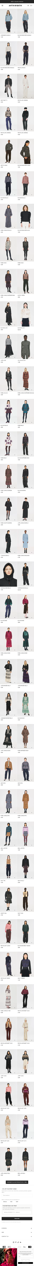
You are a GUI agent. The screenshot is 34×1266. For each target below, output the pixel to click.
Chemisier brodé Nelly (7, 718)
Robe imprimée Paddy (23, 750)
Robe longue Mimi (5, 653)
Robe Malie (21, 425)
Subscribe (17, 1218)
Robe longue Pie (5, 815)
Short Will (4, 913)
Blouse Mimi (4, 620)
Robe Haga (3, 262)
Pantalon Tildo (5, 1108)
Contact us (5, 1236)
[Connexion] (28, 5)
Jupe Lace (3, 360)
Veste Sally (21, 880)
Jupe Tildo (3, 1075)
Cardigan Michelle (23, 588)
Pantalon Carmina (23, 100)
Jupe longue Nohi (5, 750)
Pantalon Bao (21, 67)
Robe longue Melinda (23, 555)
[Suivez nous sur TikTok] (18, 1242)
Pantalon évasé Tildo (23, 1010)
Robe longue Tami (5, 1010)
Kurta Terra (21, 295)
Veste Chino (4, 165)
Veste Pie (3, 783)
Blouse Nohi (21, 718)
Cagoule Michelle (6, 588)
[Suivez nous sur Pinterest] (16, 1242)
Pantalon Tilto (22, 1140)
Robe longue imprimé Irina (8, 295)
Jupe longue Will (5, 1173)
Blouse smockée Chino (24, 165)
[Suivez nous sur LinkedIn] (20, 1242)
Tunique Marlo (5, 555)
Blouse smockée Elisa (24, 230)
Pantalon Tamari (5, 978)
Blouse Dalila (4, 197)
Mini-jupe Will (21, 1173)
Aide (3, 1232)
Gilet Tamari (21, 978)
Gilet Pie (3, 880)
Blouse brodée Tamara (24, 945)
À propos (4, 1228)
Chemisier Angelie (5, 35)
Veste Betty (4, 100)
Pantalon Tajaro (5, 945)
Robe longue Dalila (6, 230)
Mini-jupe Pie (4, 848)
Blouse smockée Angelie (24, 35)
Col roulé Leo (22, 360)
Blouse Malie (4, 425)
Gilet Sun (20, 913)
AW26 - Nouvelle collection (17, 1)
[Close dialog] (32, 1249)
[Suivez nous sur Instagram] (14, 1242)
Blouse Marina (22, 490)
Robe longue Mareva (6, 490)
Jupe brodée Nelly (5, 685)
